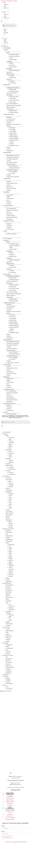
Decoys (9, 212)
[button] (5, 10)
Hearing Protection (15, 168)
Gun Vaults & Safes (12, 162)
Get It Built (5, 40)
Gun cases (12, 173)
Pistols (11, 63)
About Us (6, 8)
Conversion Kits (11, 119)
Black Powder (10, 74)
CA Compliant (7, 48)
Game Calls (10, 213)
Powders (9, 202)
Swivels (9, 149)
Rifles (8, 52)
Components (10, 198)
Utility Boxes (10, 229)
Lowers (9, 185)
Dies (8, 200)
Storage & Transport (12, 169)
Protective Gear (11, 164)
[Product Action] (5, 741)
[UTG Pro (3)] (5, 715)
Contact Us (10, 816)
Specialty (9, 72)
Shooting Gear (7, 152)
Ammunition (7, 84)
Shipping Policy (10, 801)
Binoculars (12, 128)
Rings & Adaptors (14, 138)
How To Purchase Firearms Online (10, 809)
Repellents (9, 219)
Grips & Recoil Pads (12, 183)
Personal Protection (12, 217)
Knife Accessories (11, 234)
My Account (6, 13)
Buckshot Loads (14, 96)
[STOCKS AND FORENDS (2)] (9, 702)
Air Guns (9, 79)
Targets (9, 175)
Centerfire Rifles (14, 54)
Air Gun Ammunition (12, 103)
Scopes (12, 143)
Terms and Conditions (10, 795)
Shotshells (9, 94)
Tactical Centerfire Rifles (15, 57)
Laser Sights (13, 131)
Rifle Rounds (13, 89)
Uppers (9, 190)
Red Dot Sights (14, 136)
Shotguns (9, 68)
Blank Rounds (13, 110)
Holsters (9, 122)
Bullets (8, 196)
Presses (9, 203)
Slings (8, 147)
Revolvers (12, 65)
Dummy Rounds (14, 112)
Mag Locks (10, 186)
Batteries (9, 117)
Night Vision (13, 133)
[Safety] (4, 758)
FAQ (5, 6)
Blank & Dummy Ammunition (11, 108)
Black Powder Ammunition (14, 105)
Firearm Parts (7, 178)
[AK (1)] (4, 759)
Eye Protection (14, 166)
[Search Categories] (9, 699)
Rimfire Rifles (13, 59)
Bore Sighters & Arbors (13, 155)
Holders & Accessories (13, 157)
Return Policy (10, 800)
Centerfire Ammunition (13, 87)
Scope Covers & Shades (14, 141)
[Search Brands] (5, 714)
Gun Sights (13, 129)
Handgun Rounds (14, 91)
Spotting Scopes (14, 145)
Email (2, 831)
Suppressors (10, 150)
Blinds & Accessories (12, 210)
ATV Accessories (11, 208)
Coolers (9, 227)
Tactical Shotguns (14, 70)
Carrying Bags (13, 171)
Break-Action (13, 67)
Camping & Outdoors (9, 220)
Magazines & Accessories (14, 124)
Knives (5, 230)
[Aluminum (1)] (5, 742)
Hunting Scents (11, 215)
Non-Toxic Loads (14, 100)
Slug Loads (13, 102)
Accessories (13, 77)
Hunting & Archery (8, 205)
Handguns (9, 61)
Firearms (6, 49)
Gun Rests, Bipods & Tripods (12, 159)
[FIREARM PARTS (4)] (9, 700)
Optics (8, 126)
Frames (9, 181)
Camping (9, 225)
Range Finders (13, 135)
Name (3, 826)
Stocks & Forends (11, 188)
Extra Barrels (10, 120)
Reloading (6, 192)
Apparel (9, 224)
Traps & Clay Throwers (13, 176)
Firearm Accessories (9, 114)
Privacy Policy (10, 798)
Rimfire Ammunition (12, 93)
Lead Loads (13, 98)
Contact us (6, 43)
